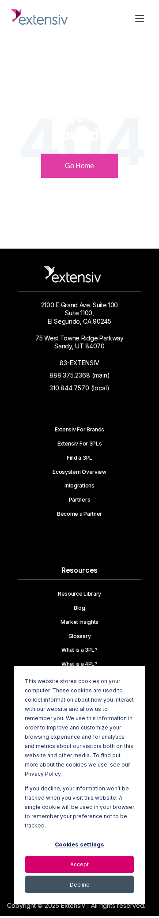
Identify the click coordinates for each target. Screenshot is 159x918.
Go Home (79, 166)
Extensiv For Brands (79, 430)
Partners (79, 500)
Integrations (79, 486)
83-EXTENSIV (79, 362)
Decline (80, 884)
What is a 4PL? (79, 664)
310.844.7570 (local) (79, 388)
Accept (79, 864)
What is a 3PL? (79, 650)
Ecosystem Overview (79, 472)
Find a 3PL (79, 458)
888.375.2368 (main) (79, 375)
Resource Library (79, 594)
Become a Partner (79, 514)
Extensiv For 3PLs (79, 444)
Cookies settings (79, 844)
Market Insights (79, 622)
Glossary (79, 636)
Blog (79, 608)
